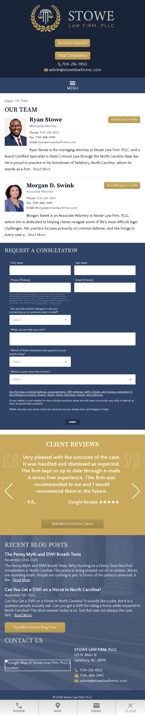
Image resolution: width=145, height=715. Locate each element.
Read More (42, 169)
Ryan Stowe (45, 120)
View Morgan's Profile (122, 185)
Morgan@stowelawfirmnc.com (56, 208)
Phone (19, 707)
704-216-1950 (74, 64)
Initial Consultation (72, 56)
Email (96, 707)
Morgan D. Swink (50, 185)
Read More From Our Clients (72, 524)
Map (58, 707)
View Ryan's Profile (124, 119)
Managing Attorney (43, 126)
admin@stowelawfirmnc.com (75, 70)
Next (136, 491)
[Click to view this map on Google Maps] (38, 668)
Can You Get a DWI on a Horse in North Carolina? (53, 589)
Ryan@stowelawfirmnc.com (57, 142)
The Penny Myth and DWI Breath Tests (43, 554)
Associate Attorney (39, 191)
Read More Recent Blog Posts (35, 627)
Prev (9, 491)
